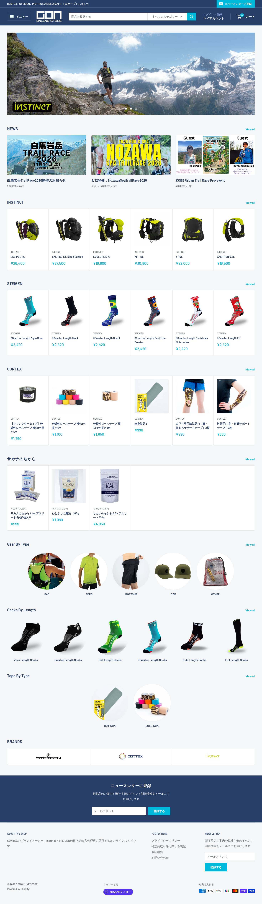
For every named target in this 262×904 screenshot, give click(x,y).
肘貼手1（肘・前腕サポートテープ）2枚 (233, 425)
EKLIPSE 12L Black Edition (67, 256)
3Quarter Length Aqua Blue (26, 338)
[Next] (255, 239)
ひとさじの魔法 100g (65, 513)
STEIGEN (15, 333)
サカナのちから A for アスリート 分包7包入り (27, 515)
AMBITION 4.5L (226, 256)
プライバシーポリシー (165, 840)
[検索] (191, 16)
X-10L (179, 256)
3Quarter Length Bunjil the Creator (150, 340)
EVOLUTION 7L (102, 256)
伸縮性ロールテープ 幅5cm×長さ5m (69, 425)
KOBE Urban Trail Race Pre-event (200, 180)
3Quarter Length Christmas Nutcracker (192, 340)
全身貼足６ (141, 423)
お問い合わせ (160, 857)
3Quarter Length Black (65, 338)
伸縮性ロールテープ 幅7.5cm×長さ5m (106, 425)
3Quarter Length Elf (228, 338)
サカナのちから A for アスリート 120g (110, 515)
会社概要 (157, 852)
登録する (159, 811)
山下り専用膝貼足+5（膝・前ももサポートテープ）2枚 (192, 425)
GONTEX (15, 418)
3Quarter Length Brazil (106, 338)
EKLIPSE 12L (18, 256)
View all (250, 129)
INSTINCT (15, 251)
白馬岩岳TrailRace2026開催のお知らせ (36, 180)
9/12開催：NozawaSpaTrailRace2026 (119, 180)
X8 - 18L (139, 256)
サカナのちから (19, 508)
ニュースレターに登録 (238, 3)
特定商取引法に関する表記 (168, 846)
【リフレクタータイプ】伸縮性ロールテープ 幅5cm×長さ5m (27, 427)
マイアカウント (213, 18)
